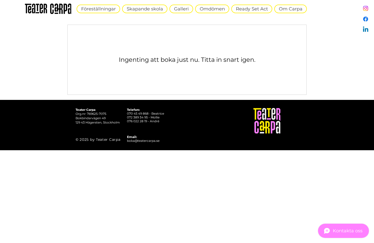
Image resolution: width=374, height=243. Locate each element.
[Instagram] (365, 8)
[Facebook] (365, 19)
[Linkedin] (365, 29)
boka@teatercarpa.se (143, 141)
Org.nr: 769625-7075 (91, 112)
